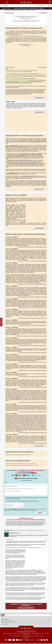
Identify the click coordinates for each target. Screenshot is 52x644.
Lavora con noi (26, 637)
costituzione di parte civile (40, 140)
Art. (10, 67)
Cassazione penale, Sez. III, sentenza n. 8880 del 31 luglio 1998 (33, 387)
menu (7, 2)
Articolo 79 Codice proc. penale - (26, 530)
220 (24, 41)
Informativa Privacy (25, 635)
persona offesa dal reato (12, 541)
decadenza (34, 36)
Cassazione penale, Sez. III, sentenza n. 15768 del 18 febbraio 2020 (32, 284)
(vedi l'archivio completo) (26, 480)
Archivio (41, 635)
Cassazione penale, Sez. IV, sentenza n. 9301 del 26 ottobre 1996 (32, 432)
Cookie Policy (32, 635)
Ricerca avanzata (49, 6)
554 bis (15, 34)
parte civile (29, 542)
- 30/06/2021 (22, 465)
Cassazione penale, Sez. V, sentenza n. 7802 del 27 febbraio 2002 (32, 376)
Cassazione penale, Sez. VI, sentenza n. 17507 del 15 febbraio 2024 (32, 246)
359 (45, 41)
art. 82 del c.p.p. (20, 593)
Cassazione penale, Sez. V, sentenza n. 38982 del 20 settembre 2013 (31, 335)
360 (6, 42)
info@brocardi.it (18, 635)
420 (42, 157)
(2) (11, 42)
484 (6, 34)
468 (16, 40)
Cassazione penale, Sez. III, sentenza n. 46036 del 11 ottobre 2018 (32, 318)
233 (43, 41)
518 (32, 173)
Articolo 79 (34, 10)
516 (27, 173)
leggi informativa (15, 498)
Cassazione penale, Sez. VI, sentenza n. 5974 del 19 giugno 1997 (32, 402)
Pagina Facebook (41, 639)
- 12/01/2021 (20, 463)
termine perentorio (23, 154)
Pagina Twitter (44, 639)
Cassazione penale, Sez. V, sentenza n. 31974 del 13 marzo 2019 (32, 307)
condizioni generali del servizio (29, 497)
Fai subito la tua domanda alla (26, 606)
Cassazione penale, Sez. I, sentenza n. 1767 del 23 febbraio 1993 (32, 443)
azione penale (19, 146)
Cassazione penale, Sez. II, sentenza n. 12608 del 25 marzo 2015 (32, 325)
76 (39, 542)
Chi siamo (38, 635)
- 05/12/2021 (18, 454)
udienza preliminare (20, 155)
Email (5, 482)
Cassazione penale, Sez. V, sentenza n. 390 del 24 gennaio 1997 (32, 411)
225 (40, 41)
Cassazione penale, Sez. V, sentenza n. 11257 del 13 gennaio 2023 (32, 260)
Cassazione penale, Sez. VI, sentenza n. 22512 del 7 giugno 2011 (32, 362)
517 (29, 173)
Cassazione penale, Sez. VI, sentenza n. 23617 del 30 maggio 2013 (32, 345)
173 (38, 36)
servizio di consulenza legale (36, 522)
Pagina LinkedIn (47, 639)
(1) (10, 42)
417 (13, 150)
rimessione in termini (33, 176)
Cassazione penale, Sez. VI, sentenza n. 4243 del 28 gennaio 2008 (32, 370)
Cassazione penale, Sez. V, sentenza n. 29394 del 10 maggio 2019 (32, 296)
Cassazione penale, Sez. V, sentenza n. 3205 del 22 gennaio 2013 (32, 352)
